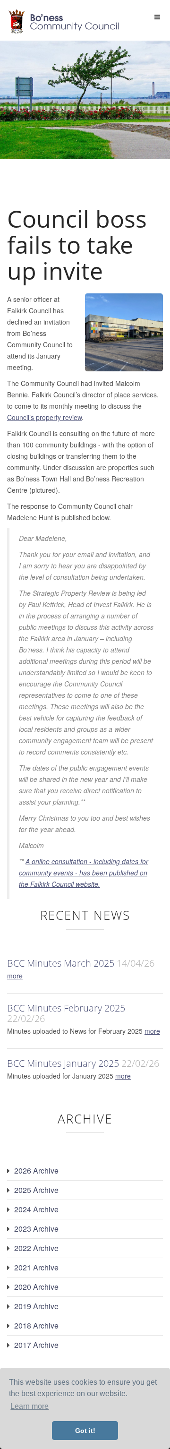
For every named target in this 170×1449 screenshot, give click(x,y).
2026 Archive (36, 1170)
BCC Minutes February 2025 (66, 1008)
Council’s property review (44, 417)
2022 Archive (36, 1248)
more (15, 975)
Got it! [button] (85, 1430)
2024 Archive (36, 1209)
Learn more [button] (29, 1406)
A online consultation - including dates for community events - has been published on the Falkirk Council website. (83, 873)
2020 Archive (36, 1286)
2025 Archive (36, 1189)
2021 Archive (36, 1267)
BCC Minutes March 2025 (60, 963)
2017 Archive (36, 1344)
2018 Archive (36, 1325)
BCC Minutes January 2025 (63, 1063)
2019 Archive (36, 1306)
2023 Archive (36, 1228)
